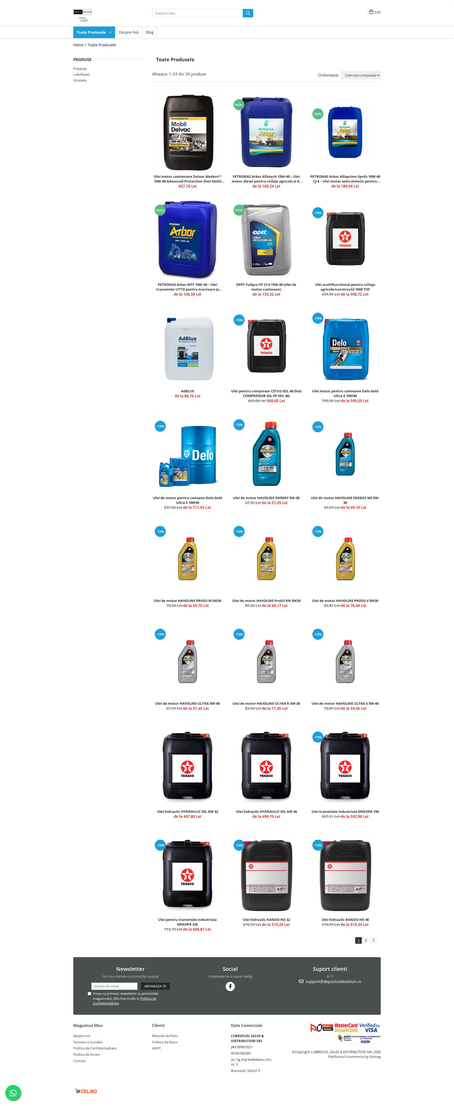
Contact (79, 1060)
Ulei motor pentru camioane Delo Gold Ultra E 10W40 (345, 393)
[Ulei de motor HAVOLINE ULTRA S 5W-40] (345, 661)
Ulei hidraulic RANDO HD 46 (345, 919)
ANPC (156, 1048)
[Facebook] (230, 986)
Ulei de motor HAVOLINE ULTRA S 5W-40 (345, 703)
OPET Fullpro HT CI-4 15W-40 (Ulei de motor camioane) (266, 287)
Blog (150, 32)
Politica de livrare (86, 1054)
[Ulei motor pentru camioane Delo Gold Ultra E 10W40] (345, 347)
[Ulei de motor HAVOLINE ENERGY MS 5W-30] (345, 454)
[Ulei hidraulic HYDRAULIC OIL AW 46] (266, 767)
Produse (79, 68)
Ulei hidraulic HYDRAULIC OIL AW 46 (266, 811)
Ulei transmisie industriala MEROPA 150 (345, 811)
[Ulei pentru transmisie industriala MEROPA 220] (187, 875)
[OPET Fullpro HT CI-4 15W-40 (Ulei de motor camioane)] (266, 240)
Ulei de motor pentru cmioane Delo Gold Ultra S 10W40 (187, 500)
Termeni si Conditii (87, 1042)
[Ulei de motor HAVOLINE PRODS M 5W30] (187, 559)
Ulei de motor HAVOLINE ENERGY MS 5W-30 (345, 500)
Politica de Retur (165, 1042)
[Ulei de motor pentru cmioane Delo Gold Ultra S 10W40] (187, 454)
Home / (80, 44)
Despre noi (129, 32)
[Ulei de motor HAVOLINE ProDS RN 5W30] (266, 559)
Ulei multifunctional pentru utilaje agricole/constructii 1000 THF (345, 287)
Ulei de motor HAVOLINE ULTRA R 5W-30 (266, 703)
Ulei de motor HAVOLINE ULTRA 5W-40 (187, 703)
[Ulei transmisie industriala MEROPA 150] (345, 767)
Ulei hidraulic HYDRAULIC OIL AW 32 (187, 811)
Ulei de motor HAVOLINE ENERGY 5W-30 (266, 497)
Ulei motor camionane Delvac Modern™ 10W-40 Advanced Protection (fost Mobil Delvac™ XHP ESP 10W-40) (187, 179)
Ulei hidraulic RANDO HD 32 (266, 919)
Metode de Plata (165, 1035)
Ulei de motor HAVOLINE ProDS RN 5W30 (266, 600)
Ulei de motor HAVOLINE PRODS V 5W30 (345, 600)
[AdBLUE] (187, 347)
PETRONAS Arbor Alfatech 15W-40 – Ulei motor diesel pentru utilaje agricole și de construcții (266, 179)
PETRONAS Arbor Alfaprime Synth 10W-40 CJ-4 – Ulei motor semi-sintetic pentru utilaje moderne (345, 179)
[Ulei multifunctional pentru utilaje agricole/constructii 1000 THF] (345, 240)
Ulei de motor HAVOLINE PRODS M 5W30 (187, 600)
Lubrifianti (81, 74)
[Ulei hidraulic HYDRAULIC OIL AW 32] (187, 767)
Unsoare (79, 80)
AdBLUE (187, 391)
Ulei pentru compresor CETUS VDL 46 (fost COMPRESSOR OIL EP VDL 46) (266, 393)
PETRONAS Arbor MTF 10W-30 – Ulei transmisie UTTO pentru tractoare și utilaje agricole (187, 287)
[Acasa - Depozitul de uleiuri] (99, 13)
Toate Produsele (91, 32)
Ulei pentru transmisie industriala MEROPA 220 (187, 922)
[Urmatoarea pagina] (373, 940)
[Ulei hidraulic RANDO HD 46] (345, 875)
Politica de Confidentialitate (94, 1048)
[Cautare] (248, 13)
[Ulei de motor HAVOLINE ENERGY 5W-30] (266, 454)
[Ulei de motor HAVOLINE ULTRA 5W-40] (187, 661)
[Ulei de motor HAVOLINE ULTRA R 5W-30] (266, 661)
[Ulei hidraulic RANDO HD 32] (266, 875)
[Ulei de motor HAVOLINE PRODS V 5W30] (345, 559)
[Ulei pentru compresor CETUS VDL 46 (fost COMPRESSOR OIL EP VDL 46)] (266, 347)
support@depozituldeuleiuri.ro (333, 981)
